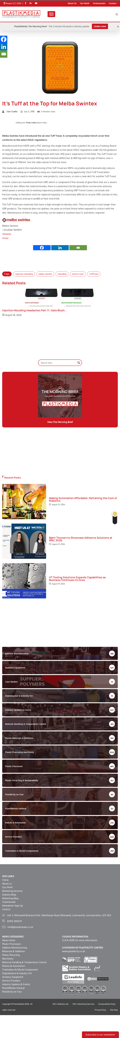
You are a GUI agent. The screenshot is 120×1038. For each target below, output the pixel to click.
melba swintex (45, 274)
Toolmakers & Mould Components (20, 969)
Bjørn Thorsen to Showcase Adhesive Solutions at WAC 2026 (80, 539)
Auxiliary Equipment (12, 976)
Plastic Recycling (11, 954)
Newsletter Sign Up (12, 905)
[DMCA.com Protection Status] (98, 978)
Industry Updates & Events (16, 984)
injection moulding (24, 274)
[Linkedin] (30, 3)
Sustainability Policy (106, 1004)
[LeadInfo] (73, 978)
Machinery (7, 958)
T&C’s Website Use (60, 1004)
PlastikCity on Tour (12, 991)
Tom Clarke (12, 111)
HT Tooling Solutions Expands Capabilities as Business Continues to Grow (77, 579)
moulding (62, 274)
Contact (112, 3)
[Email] (78, 247)
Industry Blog (9, 894)
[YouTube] (36, 3)
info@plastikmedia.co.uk (20, 927)
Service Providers (11, 980)
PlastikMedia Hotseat (13, 987)
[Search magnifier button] (79, 363)
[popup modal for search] (117, 14)
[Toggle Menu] (51, 14)
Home (5, 879)
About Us (72, 3)
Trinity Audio (31, 123)
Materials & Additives (13, 951)
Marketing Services (12, 890)
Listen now (100, 26)
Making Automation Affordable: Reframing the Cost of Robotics (83, 499)
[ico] (97, 968)
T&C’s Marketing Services (83, 1004)
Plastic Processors (11, 943)
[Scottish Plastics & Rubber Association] (76, 968)
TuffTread (93, 274)
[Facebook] (25, 3)
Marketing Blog (10, 898)
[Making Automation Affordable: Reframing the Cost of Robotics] (24, 501)
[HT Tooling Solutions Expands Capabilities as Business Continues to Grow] (24, 580)
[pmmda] (90, 959)
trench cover (78, 274)
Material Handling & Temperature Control (24, 962)
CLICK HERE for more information (79, 940)
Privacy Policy (100, 1010)
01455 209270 (14, 921)
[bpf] (71, 959)
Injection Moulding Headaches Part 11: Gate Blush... (34, 310)
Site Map (114, 1010)
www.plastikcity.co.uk (73, 951)
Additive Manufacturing (14, 947)
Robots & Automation (13, 965)
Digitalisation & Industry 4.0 (17, 973)
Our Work (84, 3)
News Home (8, 940)
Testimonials (99, 3)
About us (7, 883)
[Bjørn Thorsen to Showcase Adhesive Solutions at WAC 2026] (24, 541)
